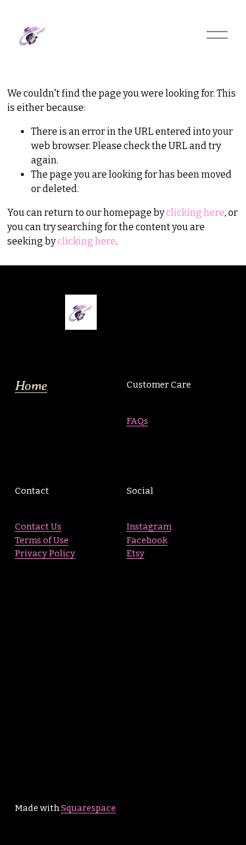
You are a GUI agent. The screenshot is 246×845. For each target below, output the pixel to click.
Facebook (147, 540)
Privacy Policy (45, 553)
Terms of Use (42, 540)
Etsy (135, 553)
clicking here (195, 212)
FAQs (137, 421)
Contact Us (38, 526)
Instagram (149, 526)
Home (31, 385)
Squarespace (88, 808)
